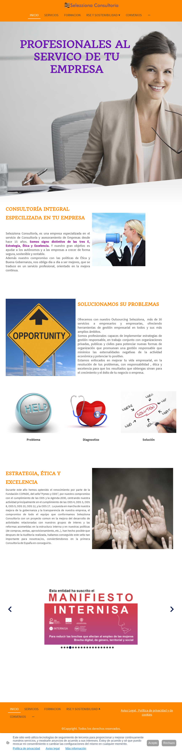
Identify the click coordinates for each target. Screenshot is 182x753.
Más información (75, 748)
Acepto (152, 742)
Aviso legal (53, 748)
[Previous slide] (10, 609)
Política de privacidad (26, 748)
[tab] (62, 647)
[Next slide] (172, 609)
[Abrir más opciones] (149, 15)
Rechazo (169, 742)
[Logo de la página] (91, 5)
